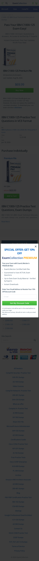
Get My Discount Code (19, 303)
